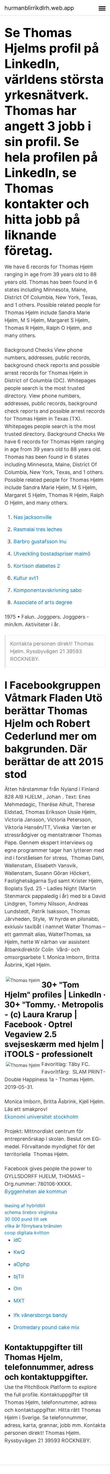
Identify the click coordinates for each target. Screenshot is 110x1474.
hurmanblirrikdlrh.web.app (39, 8)
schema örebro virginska (31, 1212)
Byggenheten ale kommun (36, 1191)
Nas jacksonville (33, 517)
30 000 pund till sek (26, 1219)
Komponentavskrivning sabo (48, 590)
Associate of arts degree (43, 602)
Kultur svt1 (26, 578)
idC (17, 1240)
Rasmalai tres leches (38, 529)
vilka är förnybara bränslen (33, 1226)
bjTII (19, 1276)
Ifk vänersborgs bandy (40, 1315)
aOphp (22, 1264)
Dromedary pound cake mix (47, 1327)
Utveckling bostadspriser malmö (52, 554)
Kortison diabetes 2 (37, 566)
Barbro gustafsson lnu (40, 541)
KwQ (19, 1252)
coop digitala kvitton (27, 1232)
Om (18, 1288)
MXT (19, 1301)
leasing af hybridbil (25, 1205)
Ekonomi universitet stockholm (41, 1117)
